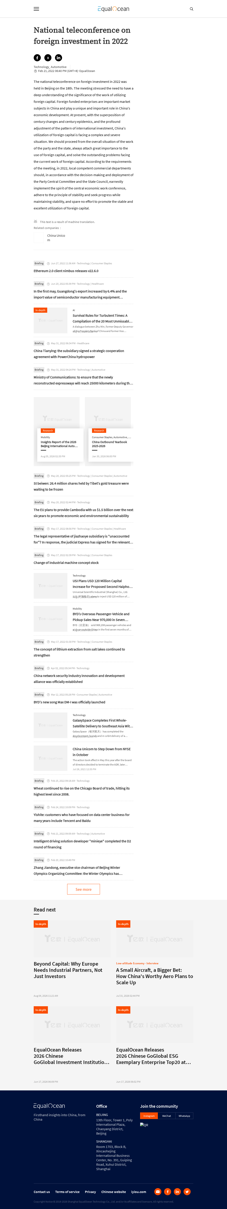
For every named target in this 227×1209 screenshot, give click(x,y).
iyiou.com (138, 1191)
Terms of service (67, 1191)
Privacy (90, 1191)
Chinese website (113, 1191)
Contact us (42, 1191)
